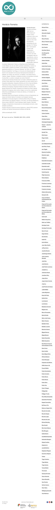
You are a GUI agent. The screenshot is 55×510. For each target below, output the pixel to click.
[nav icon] (25, 18)
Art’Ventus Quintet (46, 80)
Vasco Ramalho (45, 479)
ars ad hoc (10, 117)
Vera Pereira (45, 482)
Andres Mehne (45, 74)
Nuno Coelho (45, 351)
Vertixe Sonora (45, 485)
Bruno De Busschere (47, 107)
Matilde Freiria (45, 323)
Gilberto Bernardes (46, 192)
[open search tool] (41, 18)
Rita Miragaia (45, 431)
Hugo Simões (45, 233)
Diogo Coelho (45, 138)
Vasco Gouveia (45, 476)
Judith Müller (45, 289)
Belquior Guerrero (46, 91)
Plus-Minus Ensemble (47, 396)
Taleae (43, 456)
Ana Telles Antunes (46, 57)
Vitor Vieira (44, 487)
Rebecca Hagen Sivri (47, 408)
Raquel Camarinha (46, 402)
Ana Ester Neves (46, 50)
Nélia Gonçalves (46, 340)
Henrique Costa (45, 225)
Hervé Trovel (45, 231)
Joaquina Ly (45, 269)
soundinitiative (45, 448)
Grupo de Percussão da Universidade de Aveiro (47, 205)
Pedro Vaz (44, 385)
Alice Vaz (44, 36)
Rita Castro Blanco (46, 428)
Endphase (44, 158)
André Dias (44, 63)
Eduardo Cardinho (46, 152)
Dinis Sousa (44, 135)
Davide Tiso (45, 132)
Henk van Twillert (46, 222)
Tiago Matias (45, 462)
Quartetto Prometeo (47, 399)
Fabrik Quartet (45, 172)
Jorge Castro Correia (47, 281)
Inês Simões (45, 236)
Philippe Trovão (45, 394)
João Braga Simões (46, 253)
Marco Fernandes (46, 312)
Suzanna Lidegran (46, 453)
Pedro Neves (45, 376)
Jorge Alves (45, 278)
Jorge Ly (44, 284)
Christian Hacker (46, 119)
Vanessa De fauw (46, 473)
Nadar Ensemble (46, 338)
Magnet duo (45, 309)
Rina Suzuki (44, 425)
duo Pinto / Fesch (46, 146)
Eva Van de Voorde (46, 169)
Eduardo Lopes (45, 155)
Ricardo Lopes (45, 416)
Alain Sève (44, 30)
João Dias (44, 261)
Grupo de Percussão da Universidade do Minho (47, 212)
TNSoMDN (16, 117)
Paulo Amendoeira (46, 371)
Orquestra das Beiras (47, 362)
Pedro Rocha (45, 379)
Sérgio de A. (45, 445)
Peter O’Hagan (45, 388)
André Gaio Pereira (46, 66)
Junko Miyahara (46, 292)
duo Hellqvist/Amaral (47, 143)
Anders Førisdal (45, 60)
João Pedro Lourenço (47, 266)
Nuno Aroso (44, 348)
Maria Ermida (45, 315)
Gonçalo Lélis (45, 195)
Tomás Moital (45, 468)
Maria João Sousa (46, 318)
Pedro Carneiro (45, 374)
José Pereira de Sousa (47, 286)
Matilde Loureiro (46, 326)
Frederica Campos (46, 189)
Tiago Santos (45, 465)
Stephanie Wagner (46, 450)
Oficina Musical (45, 356)
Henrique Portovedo (47, 228)
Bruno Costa (45, 105)
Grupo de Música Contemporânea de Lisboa (46, 199)
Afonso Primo (45, 27)
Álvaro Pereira (45, 38)
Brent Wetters (45, 102)
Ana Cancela (45, 44)
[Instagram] (51, 502)
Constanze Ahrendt (46, 129)
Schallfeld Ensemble (47, 436)
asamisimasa (45, 86)
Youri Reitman (45, 493)
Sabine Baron (45, 433)
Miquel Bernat (45, 335)
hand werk (44, 216)
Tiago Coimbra (45, 459)
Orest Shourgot (45, 359)
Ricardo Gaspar (45, 413)
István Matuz (45, 242)
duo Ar (43, 140)
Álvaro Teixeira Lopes (47, 41)
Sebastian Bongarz (46, 439)
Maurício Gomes (46, 329)
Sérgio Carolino (45, 442)
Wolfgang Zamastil (46, 490)
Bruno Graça (45, 110)
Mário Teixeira (45, 321)
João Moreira (45, 264)
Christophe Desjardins (47, 122)
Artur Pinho (44, 83)
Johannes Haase (46, 272)
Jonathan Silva (45, 275)
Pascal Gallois (45, 368)
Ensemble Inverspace (47, 160)
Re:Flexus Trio (45, 405)
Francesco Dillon (46, 180)
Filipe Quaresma (46, 175)
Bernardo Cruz (45, 94)
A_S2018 (28, 117)
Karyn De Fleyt (45, 295)
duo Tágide (44, 149)
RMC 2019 (22, 117)
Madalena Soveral (46, 306)
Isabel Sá (44, 239)
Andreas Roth (45, 71)
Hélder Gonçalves (46, 219)
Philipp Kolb (44, 391)
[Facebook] (47, 502)
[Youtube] (49, 502)
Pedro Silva (44, 382)
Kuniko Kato (45, 298)
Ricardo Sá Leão (46, 419)
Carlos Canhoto (45, 113)
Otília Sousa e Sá (46, 365)
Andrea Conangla (46, 69)
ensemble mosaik (46, 163)
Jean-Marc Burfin (46, 245)
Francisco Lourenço (46, 183)
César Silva (44, 116)
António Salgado (46, 77)
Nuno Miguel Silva (46, 354)
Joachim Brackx (46, 251)
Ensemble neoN (45, 166)
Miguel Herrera (45, 332)
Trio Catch (44, 470)
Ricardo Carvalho (46, 411)
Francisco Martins (46, 186)
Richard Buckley (46, 422)
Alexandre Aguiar (46, 33)
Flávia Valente (45, 177)
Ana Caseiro (45, 47)
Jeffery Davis (45, 248)
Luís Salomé (45, 301)
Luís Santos (44, 303)
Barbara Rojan (45, 89)
